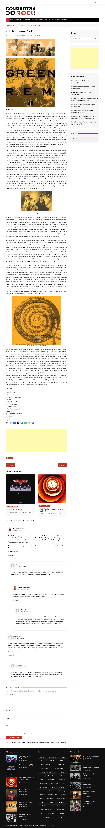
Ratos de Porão (61, 798)
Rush (42, 802)
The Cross (60, 806)
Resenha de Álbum (37, 35)
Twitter (92, 2)
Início (11, 19)
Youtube (98, 2)
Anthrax (42, 761)
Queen (41, 798)
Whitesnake (46, 817)
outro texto (45, 247)
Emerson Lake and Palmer (48, 772)
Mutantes (52, 791)
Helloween (62, 776)
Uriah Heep (51, 813)
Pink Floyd (63, 794)
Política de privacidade (16, 2)
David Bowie (60, 764)
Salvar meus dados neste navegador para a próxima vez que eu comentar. (28, 733)
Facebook (89, 2)
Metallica (42, 791)
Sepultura (61, 802)
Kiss (64, 783)
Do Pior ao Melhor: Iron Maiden (91, 756)
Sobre (7, 2)
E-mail (8, 718)
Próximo (61, 465)
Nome (8, 711)
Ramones (50, 798)
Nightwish (42, 794)
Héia (41, 779)
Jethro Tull (62, 779)
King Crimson (54, 783)
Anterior (11, 465)
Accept (42, 757)
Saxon (51, 802)
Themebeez (49, 825)
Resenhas (26, 19)
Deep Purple (45, 768)
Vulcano (62, 813)
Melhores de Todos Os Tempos (58, 19)
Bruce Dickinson (45, 764)
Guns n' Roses (52, 776)
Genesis (42, 776)
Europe (62, 772)
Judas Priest (43, 783)
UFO (42, 813)
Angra (63, 757)
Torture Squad (60, 809)
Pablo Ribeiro (44, 513)
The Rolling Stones (46, 809)
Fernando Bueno (13, 512)
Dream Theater (59, 768)
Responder (11, 555)
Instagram (95, 2)
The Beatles (45, 806)
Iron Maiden (51, 779)
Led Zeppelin (43, 787)
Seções (17, 19)
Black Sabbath (52, 761)
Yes (61, 817)
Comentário (9, 695)
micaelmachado (11, 35)
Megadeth (62, 787)
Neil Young (62, 791)
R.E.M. (10, 458)
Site (7, 725)
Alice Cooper (52, 757)
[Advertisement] (36, 440)
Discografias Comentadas (39, 19)
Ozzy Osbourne (52, 794)
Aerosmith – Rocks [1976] (15, 510)
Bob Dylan (62, 761)
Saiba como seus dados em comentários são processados (49, 742)
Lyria (53, 787)
